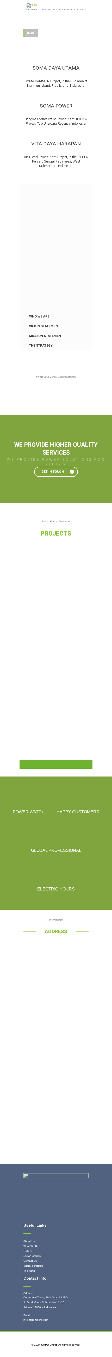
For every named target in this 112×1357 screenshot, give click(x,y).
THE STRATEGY (41, 345)
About (45, 41)
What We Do (31, 1246)
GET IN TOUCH (52, 472)
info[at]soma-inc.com (35, 1319)
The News (29, 1270)
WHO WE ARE (39, 316)
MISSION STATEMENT (46, 336)
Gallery (65, 33)
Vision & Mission (33, 1265)
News (30, 41)
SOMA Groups (32, 1255)
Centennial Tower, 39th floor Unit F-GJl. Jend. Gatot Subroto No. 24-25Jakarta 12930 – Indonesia (45, 1302)
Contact (63, 41)
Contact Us (30, 1260)
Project (47, 33)
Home (31, 33)
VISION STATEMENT (44, 326)
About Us (29, 1241)
